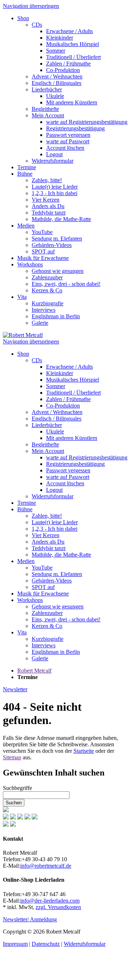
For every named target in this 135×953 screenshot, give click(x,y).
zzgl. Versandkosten (58, 907)
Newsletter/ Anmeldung (30, 919)
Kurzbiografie (47, 303)
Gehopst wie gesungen (58, 271)
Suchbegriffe (17, 788)
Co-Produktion (63, 70)
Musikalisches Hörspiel (72, 44)
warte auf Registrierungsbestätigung (86, 122)
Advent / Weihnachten (57, 76)
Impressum (15, 944)
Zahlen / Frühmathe (68, 63)
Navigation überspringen (31, 6)
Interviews (43, 310)
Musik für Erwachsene (43, 258)
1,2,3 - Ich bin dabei (54, 193)
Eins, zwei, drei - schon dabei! (66, 284)
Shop (23, 18)
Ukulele (55, 96)
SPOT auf (43, 251)
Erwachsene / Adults (69, 31)
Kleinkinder (59, 38)
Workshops (30, 264)
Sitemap (12, 757)
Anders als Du (48, 206)
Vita (22, 297)
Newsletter (15, 689)
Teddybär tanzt (49, 213)
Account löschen (65, 148)
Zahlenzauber (47, 277)
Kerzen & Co (47, 290)
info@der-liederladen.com (50, 901)
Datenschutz (46, 944)
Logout (54, 154)
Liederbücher (47, 89)
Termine (26, 167)
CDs (37, 25)
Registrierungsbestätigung (75, 128)
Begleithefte (45, 109)
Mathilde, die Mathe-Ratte (61, 219)
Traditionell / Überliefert (73, 57)
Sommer (55, 51)
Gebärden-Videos (52, 245)
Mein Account (48, 115)
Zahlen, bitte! (47, 180)
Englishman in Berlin (56, 316)
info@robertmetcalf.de (45, 866)
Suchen (14, 802)
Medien (26, 225)
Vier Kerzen (45, 200)
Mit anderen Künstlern (71, 102)
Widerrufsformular (52, 161)
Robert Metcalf (34, 670)
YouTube (42, 232)
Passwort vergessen (68, 135)
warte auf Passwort (67, 141)
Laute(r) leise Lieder (55, 187)
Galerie (40, 323)
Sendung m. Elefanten (57, 238)
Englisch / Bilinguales (56, 83)
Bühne (24, 174)
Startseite (83, 751)
